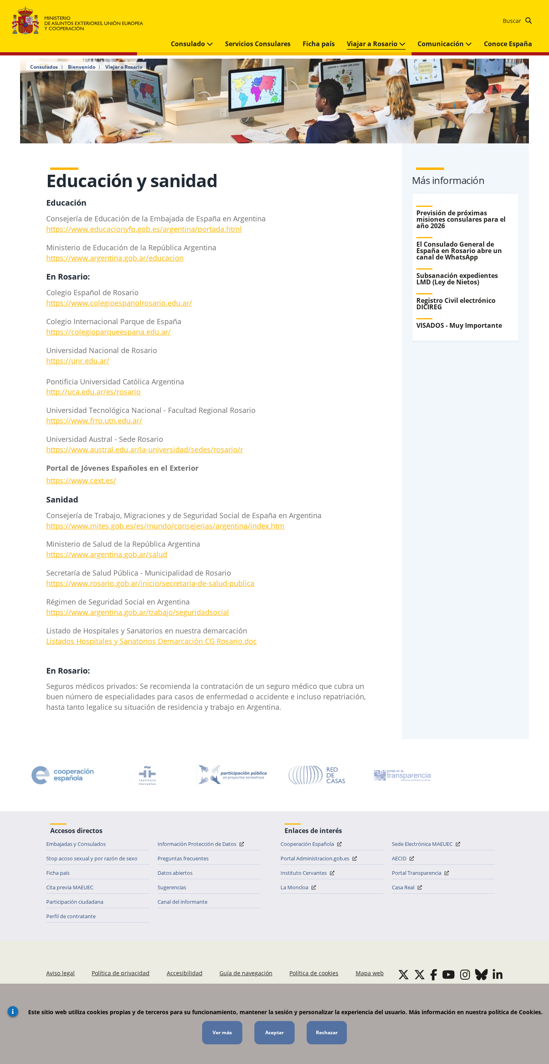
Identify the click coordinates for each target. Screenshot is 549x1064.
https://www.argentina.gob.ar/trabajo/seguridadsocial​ (137, 612)
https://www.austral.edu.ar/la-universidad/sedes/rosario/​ (143, 449)
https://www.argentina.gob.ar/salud (106, 554)
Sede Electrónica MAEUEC (423, 844)
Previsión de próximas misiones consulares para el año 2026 (461, 219)
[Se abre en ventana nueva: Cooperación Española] (63, 775)
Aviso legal (60, 973)
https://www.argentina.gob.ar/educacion (115, 258)
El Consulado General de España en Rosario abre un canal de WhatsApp (459, 250)
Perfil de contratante (71, 916)
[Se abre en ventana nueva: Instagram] (465, 974)
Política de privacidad (121, 973)
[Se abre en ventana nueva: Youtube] (448, 974)
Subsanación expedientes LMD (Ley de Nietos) (457, 278)
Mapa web (370, 973)
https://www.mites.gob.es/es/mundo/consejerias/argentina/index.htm (165, 526)
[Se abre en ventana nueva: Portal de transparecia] (401, 775)
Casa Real (404, 887)
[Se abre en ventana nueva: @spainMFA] (419, 974)
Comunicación (441, 43)
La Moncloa (295, 887)
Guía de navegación (245, 973)
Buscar (513, 21)
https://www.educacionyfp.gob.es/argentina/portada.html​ (144, 229)
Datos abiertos (175, 872)
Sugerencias (172, 887)
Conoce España (508, 43)
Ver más (222, 1032)
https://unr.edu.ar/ (77, 361)
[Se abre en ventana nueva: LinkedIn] (498, 974)
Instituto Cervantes (304, 872)
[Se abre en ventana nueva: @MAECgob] (403, 974)
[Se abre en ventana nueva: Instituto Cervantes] (147, 775)
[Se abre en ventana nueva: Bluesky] (481, 974)
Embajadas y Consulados (76, 844)
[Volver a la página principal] (81, 20)
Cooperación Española (308, 844)
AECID (400, 858)
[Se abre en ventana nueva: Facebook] (433, 974)
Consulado (189, 43)
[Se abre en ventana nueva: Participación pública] (232, 775)
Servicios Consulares (258, 43)
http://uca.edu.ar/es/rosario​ (93, 391)
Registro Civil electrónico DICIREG (456, 303)
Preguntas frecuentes (183, 858)
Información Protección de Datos (198, 844)
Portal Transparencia (417, 872)
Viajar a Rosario (373, 43)
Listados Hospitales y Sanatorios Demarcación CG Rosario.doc (151, 641)
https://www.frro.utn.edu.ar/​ (94, 420)
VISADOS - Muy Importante (459, 325)
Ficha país (319, 43)
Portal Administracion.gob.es (315, 858)
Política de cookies (313, 973)
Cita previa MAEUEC (69, 887)
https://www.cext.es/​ (81, 480)
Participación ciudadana (74, 901)
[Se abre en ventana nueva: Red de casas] (317, 775)
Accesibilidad (185, 973)
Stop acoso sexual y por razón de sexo (91, 858)
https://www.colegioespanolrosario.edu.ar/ (119, 303)
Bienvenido (81, 67)
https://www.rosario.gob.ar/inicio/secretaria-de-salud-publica (150, 583)
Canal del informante (182, 901)
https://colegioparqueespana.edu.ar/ (108, 332)
